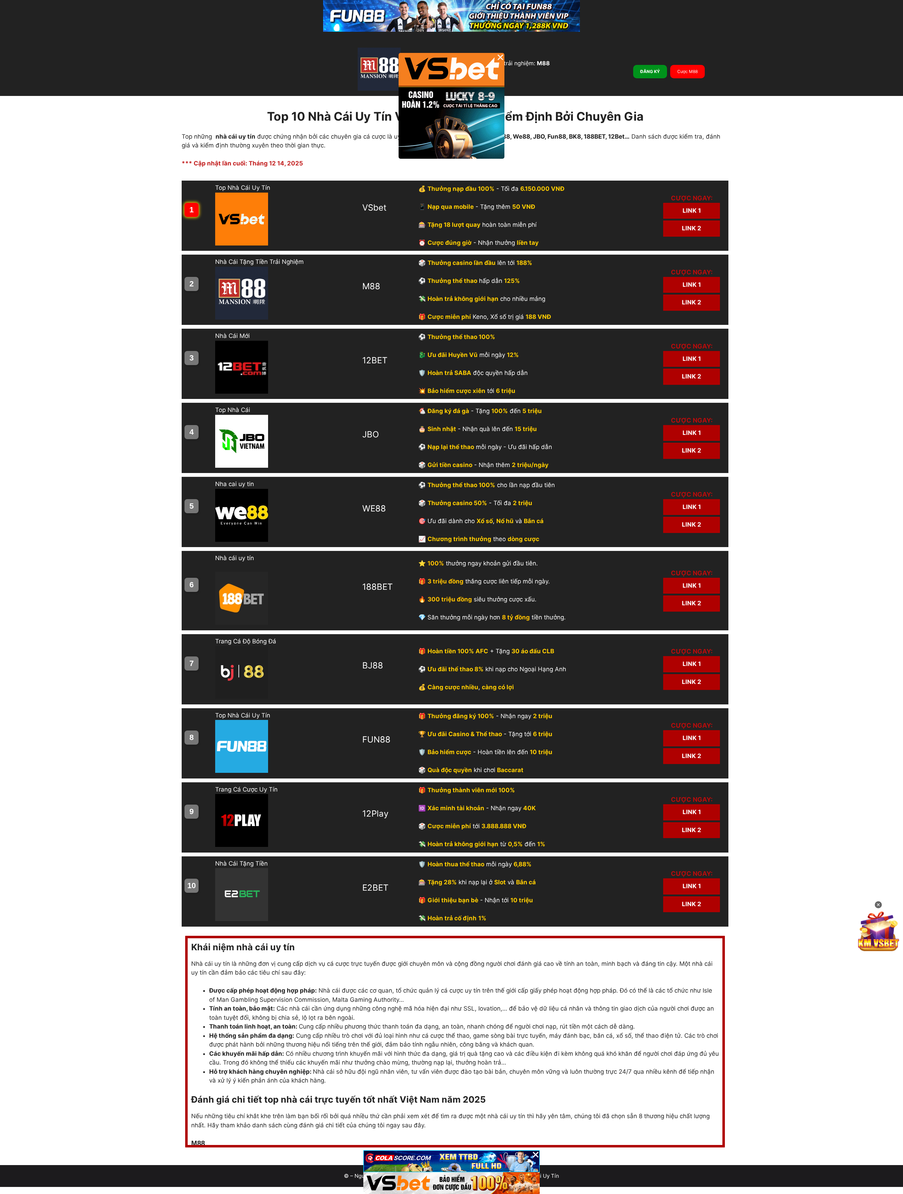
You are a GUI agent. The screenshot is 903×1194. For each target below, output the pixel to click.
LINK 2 (691, 228)
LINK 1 (692, 210)
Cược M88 (687, 71)
